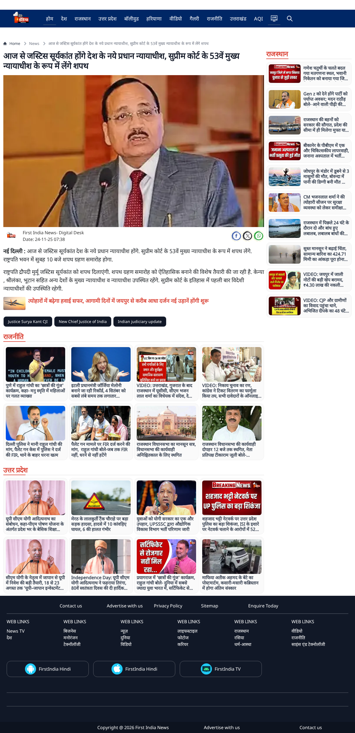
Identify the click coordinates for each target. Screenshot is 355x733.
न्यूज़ (124, 631)
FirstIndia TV (228, 669)
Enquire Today (263, 606)
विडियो (126, 644)
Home (14, 43)
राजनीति (214, 18)
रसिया (239, 638)
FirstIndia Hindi (55, 669)
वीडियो (175, 18)
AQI (258, 18)
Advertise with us (125, 606)
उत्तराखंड (238, 18)
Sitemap (209, 606)
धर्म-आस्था (242, 644)
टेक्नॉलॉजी (72, 644)
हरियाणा (154, 18)
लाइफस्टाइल (187, 631)
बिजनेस (70, 631)
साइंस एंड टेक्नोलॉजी (308, 644)
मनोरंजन (71, 638)
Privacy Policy (168, 606)
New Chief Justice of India (83, 321)
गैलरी (194, 18)
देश (64, 18)
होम (49, 18)
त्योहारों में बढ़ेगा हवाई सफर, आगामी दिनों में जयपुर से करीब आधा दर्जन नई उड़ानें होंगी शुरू (118, 300)
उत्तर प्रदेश (107, 18)
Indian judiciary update (140, 321)
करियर (183, 644)
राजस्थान (83, 18)
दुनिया (125, 638)
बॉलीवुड (131, 18)
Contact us (71, 606)
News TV (16, 631)
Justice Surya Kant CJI (28, 321)
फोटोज (183, 638)
